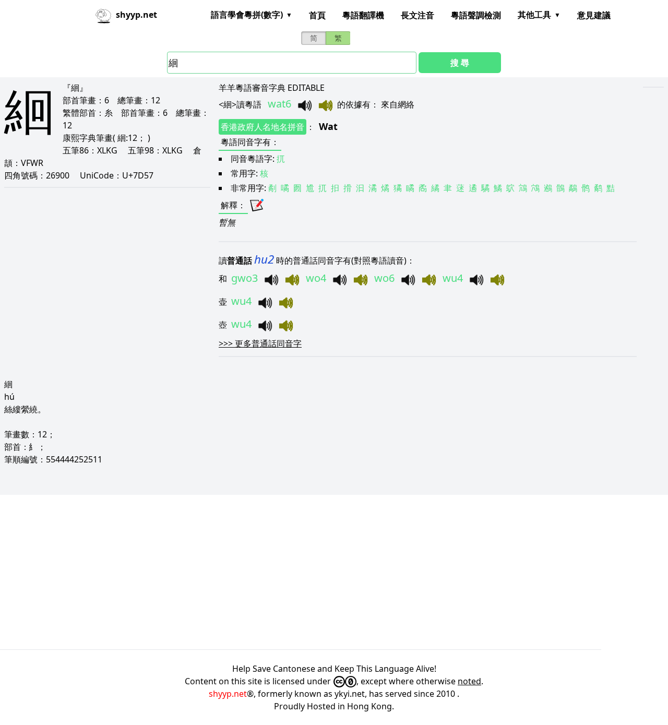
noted (469, 681)
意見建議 (594, 15)
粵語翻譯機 (363, 15)
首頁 (317, 15)
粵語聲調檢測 (476, 15)
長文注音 (417, 15)
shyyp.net (228, 693)
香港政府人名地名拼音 (262, 127)
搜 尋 (459, 62)
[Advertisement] (313, 572)
